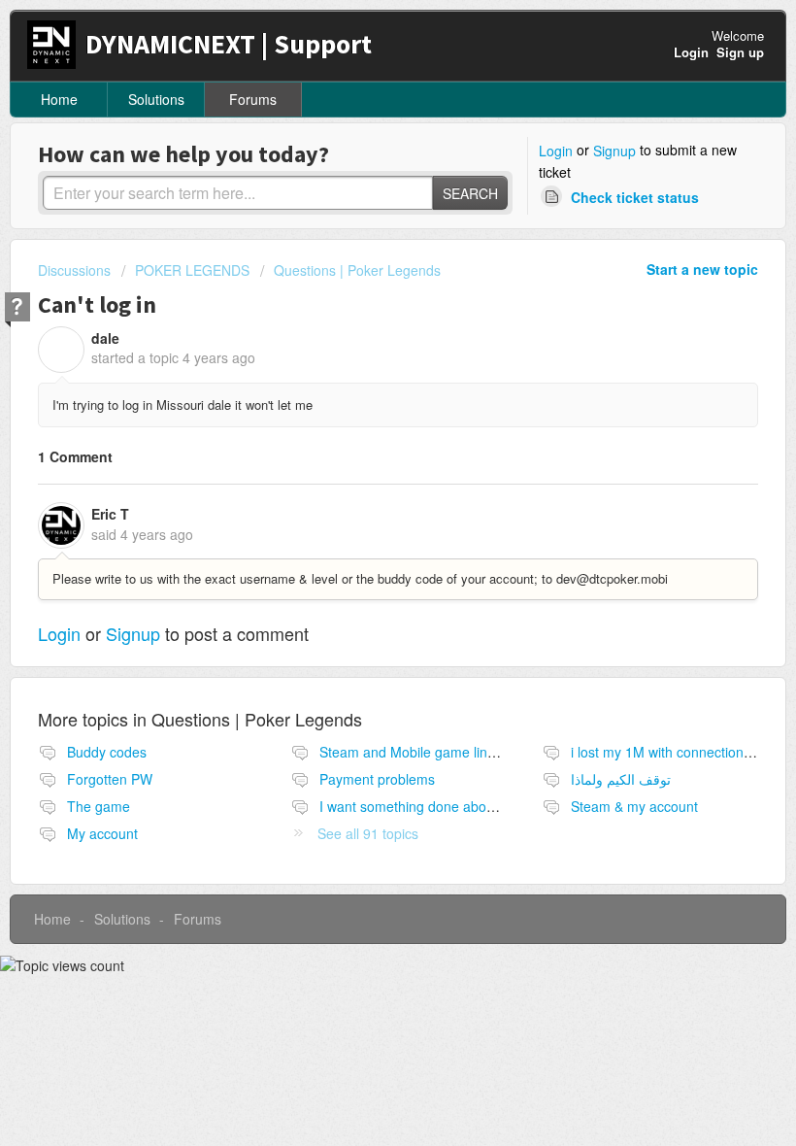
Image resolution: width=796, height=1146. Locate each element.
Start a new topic (702, 269)
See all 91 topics (367, 833)
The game (98, 806)
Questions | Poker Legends (357, 270)
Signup (614, 150)
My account (102, 833)
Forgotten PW (109, 779)
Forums (253, 99)
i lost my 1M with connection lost (670, 751)
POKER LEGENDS (192, 270)
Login (556, 150)
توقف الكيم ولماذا (621, 779)
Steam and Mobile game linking (416, 751)
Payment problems (377, 779)
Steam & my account (634, 806)
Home (59, 99)
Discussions (74, 270)
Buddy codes (107, 751)
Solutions (156, 99)
